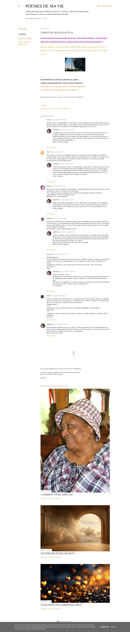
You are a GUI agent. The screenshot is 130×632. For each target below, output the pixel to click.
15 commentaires (55, 557)
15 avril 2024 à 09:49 (68, 130)
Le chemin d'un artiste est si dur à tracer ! (59, 90)
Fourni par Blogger (66, 622)
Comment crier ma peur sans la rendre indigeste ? (64, 86)
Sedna (49, 120)
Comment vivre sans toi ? (57, 494)
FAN (48, 152)
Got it (113, 627)
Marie (49, 296)
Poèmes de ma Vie (44, 6)
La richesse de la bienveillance (61, 604)
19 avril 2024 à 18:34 (58, 296)
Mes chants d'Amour (24, 43)
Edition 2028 (24, 38)
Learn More (104, 627)
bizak (48, 186)
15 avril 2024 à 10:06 (58, 186)
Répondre (51, 148)
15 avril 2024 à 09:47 (58, 152)
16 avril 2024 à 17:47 (61, 254)
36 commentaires (55, 498)
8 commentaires (55, 609)
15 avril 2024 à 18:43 (67, 232)
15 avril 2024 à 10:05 (67, 164)
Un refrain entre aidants (58, 553)
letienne (49, 218)
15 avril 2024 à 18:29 (60, 218)
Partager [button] (22, 29)
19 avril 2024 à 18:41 (61, 324)
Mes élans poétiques (33, 18)
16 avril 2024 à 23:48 (68, 272)
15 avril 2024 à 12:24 (67, 200)
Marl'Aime (56, 130)
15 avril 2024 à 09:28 (59, 120)
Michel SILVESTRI (72, 46)
